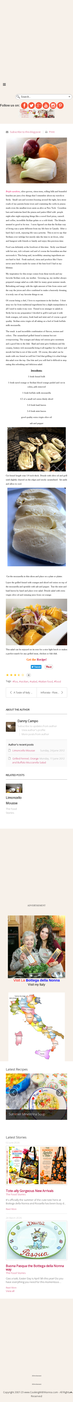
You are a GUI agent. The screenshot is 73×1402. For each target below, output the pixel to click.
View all (10, 1291)
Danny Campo (28, 721)
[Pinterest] (60, 105)
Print (52, 132)
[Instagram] (53, 105)
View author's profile (33, 730)
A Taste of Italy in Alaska (25, 692)
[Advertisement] (36, 39)
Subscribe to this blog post (25, 132)
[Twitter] (31, 105)
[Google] (38, 105)
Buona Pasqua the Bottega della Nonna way (35, 1268)
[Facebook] (24, 105)
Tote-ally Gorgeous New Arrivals (30, 1191)
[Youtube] (46, 105)
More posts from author (35, 734)
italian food (46, 681)
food (58, 681)
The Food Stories (16, 1194)
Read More (11, 1208)
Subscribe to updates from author (37, 726)
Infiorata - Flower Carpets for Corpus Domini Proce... (54, 692)
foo (16, 681)
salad (34, 681)
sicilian (24, 681)
